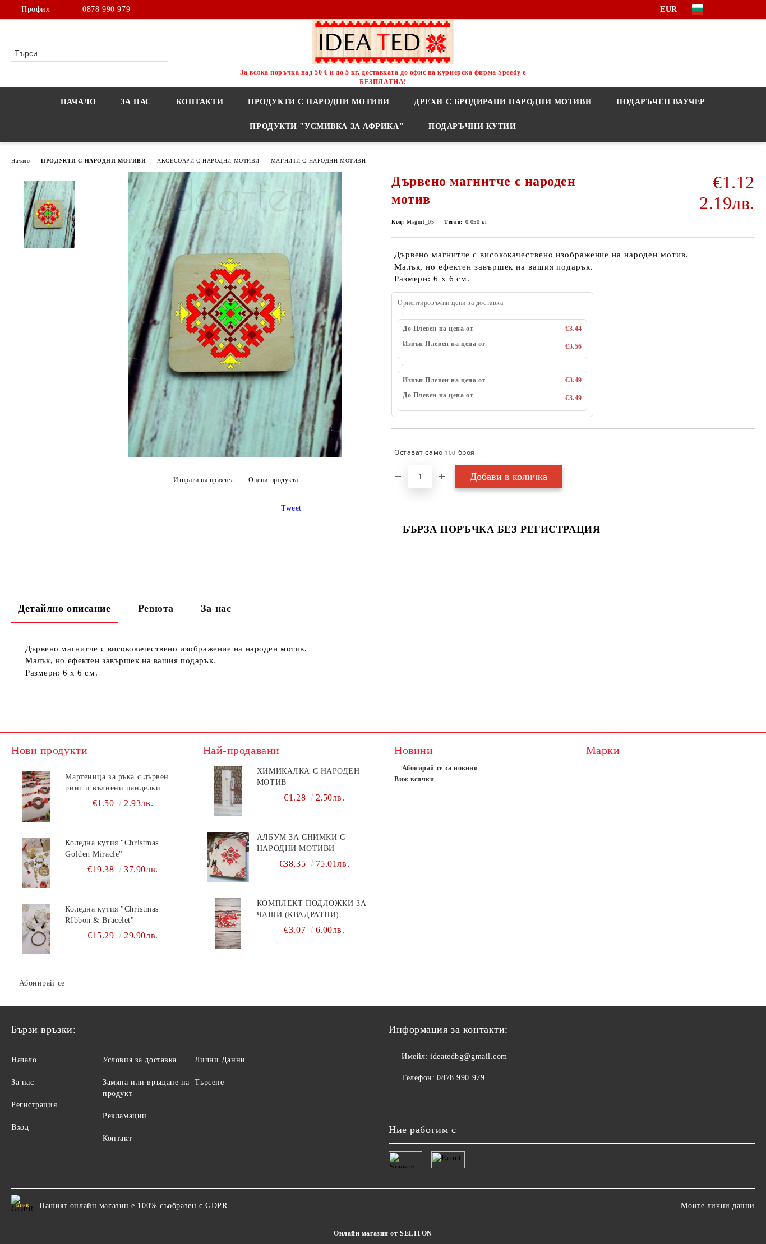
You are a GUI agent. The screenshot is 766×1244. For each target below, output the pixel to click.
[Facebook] (732, 9)
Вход (20, 1127)
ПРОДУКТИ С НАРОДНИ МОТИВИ (93, 161)
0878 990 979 (106, 9)
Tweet (291, 508)
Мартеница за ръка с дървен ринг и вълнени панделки (117, 782)
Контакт (117, 1138)
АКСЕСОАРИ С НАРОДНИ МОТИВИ (208, 161)
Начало (78, 102)
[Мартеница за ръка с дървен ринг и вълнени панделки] (36, 796)
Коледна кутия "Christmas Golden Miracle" (111, 848)
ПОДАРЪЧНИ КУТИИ (472, 126)
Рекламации (125, 1116)
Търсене (209, 1082)
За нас (216, 608)
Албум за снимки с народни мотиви (301, 843)
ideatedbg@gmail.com (468, 1056)
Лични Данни (220, 1060)
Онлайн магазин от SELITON (383, 1233)
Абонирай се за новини (440, 768)
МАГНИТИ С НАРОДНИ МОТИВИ (318, 161)
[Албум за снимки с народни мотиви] (228, 857)
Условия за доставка (140, 1060)
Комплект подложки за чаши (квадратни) (311, 909)
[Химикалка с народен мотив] (228, 791)
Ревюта (156, 608)
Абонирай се (42, 983)
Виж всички (414, 779)
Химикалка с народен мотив (308, 777)
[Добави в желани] (747, 452)
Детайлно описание (64, 608)
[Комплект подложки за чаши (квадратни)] (228, 923)
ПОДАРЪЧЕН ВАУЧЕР (660, 102)
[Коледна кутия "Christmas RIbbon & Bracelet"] (36, 929)
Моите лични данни (718, 1205)
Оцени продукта (273, 480)
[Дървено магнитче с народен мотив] (235, 455)
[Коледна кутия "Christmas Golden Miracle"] (36, 863)
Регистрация (34, 1104)
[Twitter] (748, 9)
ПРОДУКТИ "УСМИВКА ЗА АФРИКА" (327, 126)
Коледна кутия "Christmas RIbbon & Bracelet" (111, 914)
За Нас (136, 102)
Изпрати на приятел (203, 480)
